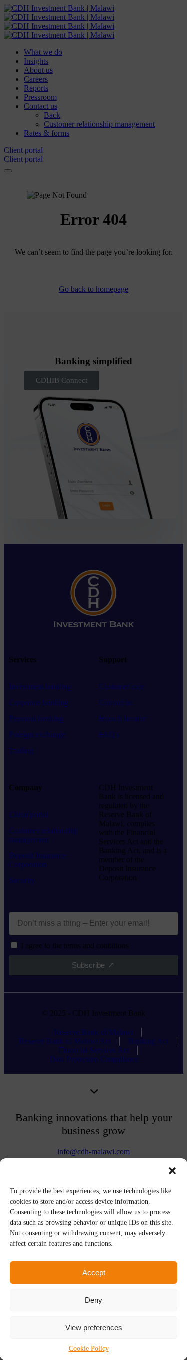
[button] (172, 1171)
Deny (93, 1300)
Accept (93, 1272)
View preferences (93, 1327)
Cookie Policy (89, 1348)
